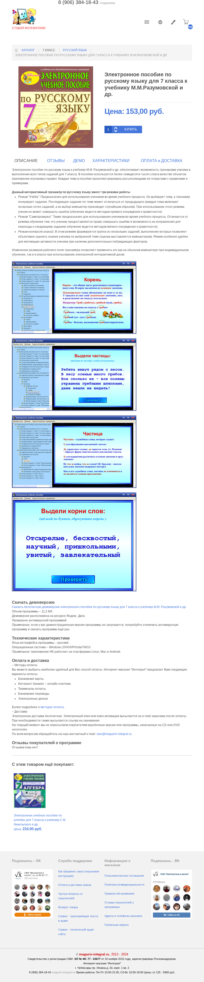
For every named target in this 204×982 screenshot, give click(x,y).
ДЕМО (79, 161)
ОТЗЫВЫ (56, 161)
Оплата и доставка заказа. (75, 884)
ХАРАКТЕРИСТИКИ (111, 161)
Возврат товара (68, 907)
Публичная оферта (116, 924)
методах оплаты (52, 707)
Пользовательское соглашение (124, 875)
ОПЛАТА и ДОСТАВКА (161, 161)
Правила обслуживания (119, 893)
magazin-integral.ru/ (64, 972)
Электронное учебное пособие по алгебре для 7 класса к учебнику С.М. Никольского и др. (40, 820)
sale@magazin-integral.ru (114, 734)
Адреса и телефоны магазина (123, 915)
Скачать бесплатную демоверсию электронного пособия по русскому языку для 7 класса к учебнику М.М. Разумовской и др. (99, 607)
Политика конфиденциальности (124, 884)
